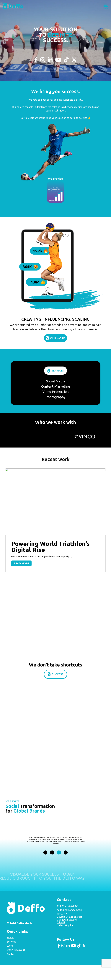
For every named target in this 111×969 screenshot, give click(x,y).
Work (10, 949)
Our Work (57, 338)
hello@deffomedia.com (69, 914)
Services (57, 370)
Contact (11, 958)
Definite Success (16, 954)
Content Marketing (55, 386)
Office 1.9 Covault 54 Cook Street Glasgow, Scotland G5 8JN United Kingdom (69, 924)
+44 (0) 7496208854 (68, 909)
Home (10, 941)
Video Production (55, 392)
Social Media (55, 381)
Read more (21, 563)
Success (57, 681)
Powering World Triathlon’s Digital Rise (50, 546)
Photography (55, 397)
